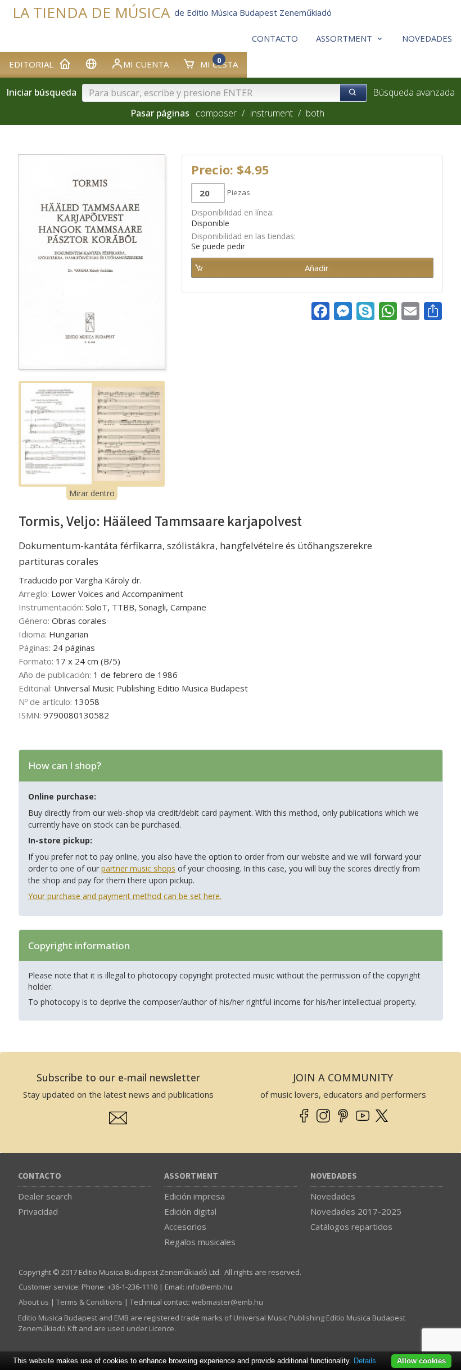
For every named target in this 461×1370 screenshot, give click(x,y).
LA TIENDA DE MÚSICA (91, 12)
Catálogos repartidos (351, 1226)
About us (34, 1302)
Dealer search (45, 1196)
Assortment (191, 1176)
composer (216, 113)
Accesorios (185, 1226)
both (315, 113)
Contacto (39, 1176)
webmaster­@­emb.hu (227, 1302)
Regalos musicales (200, 1241)
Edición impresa (194, 1196)
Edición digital (190, 1211)
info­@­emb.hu (209, 1287)
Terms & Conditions (89, 1302)
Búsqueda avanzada (414, 92)
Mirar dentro (92, 493)
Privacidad (38, 1211)
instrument (271, 113)
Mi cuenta (146, 64)
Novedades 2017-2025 (355, 1211)
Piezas (238, 192)
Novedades (333, 1176)
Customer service (48, 1287)
